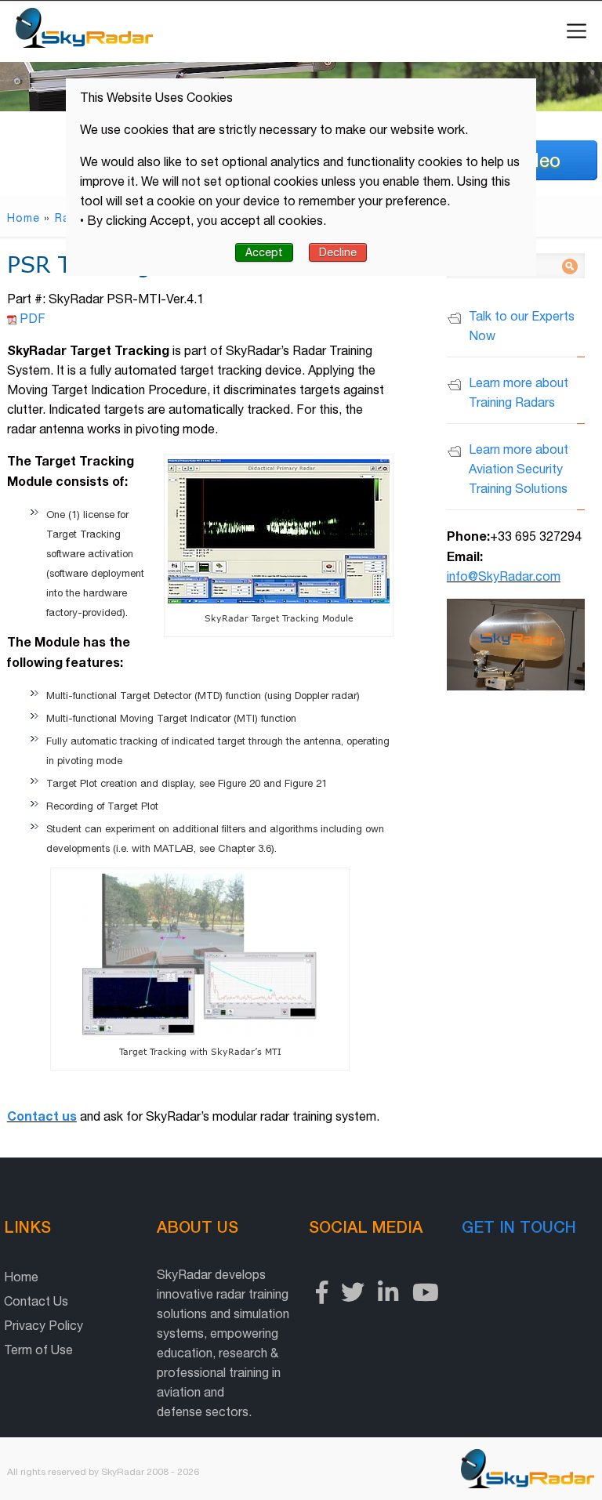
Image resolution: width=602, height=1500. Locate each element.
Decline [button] (338, 252)
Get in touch (519, 1226)
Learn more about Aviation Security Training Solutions (518, 468)
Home (23, 218)
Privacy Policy (43, 1325)
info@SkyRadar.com (503, 576)
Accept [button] (264, 252)
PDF (30, 318)
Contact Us (36, 1301)
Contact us (42, 1115)
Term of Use (38, 1349)
